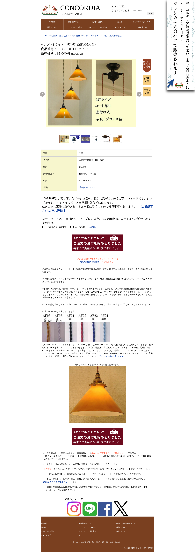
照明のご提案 (97, 22)
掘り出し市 (142, 27)
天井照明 (76, 35)
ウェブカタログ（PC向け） (88, 527)
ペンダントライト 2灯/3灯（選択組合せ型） (103, 35)
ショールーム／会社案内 (97, 27)
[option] (91, 93)
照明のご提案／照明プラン (125, 523)
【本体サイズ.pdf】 (88, 187)
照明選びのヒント (75, 22)
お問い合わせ (120, 27)
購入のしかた (52, 27)
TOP (44, 35)
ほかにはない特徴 (75, 27)
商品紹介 (52, 22)
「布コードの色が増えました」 (112, 356)
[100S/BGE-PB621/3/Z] (91, 93)
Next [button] (139, 94)
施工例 (120, 22)
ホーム (81, 535)
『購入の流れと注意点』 (90, 262)
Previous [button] (42, 94)
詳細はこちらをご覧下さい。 (56, 482)
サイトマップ (46, 535)
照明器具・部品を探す (59, 35)
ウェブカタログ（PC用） (142, 22)
